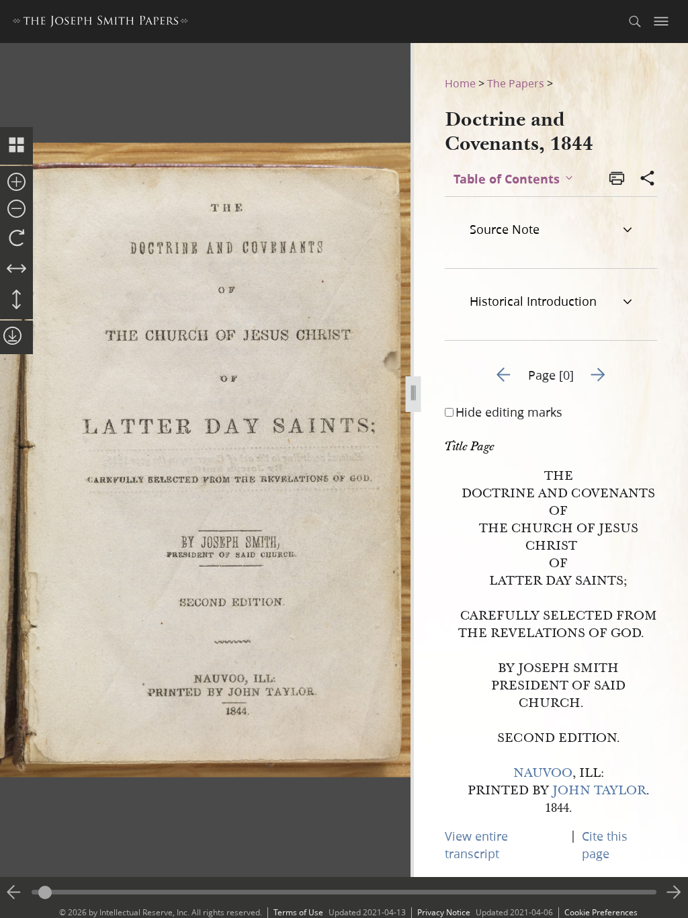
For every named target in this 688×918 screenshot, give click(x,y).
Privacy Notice (443, 912)
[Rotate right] (16, 238)
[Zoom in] (16, 183)
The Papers (515, 83)
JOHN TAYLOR (599, 790)
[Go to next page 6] (674, 892)
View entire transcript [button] (476, 844)
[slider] (344, 892)
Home (460, 83)
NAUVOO (542, 773)
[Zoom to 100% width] (16, 269)
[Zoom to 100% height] (16, 300)
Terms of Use (298, 912)
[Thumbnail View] (16, 146)
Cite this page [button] (605, 844)
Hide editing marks (509, 412)
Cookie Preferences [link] (601, 912)
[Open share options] (647, 179)
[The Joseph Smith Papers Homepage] (100, 23)
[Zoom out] (16, 209)
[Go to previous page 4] (14, 892)
